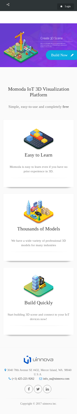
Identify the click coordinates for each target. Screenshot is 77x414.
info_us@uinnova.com (56, 378)
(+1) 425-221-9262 (23, 378)
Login (67, 6)
